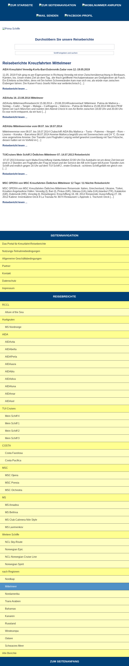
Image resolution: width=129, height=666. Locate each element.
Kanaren (10, 616)
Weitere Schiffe (10, 534)
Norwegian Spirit (14, 564)
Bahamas (10, 608)
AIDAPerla (11, 356)
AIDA (5, 334)
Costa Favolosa (14, 453)
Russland (10, 623)
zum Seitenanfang (64, 661)
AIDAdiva (10, 379)
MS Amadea (12, 505)
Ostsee (9, 638)
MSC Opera (11, 475)
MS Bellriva (11, 512)
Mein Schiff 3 (12, 438)
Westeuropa (12, 631)
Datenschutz (9, 280)
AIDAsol (9, 401)
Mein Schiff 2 (12, 430)
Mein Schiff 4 (12, 416)
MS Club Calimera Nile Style (21, 519)
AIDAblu (9, 371)
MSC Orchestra (13, 490)
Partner (6, 266)
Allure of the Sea (14, 312)
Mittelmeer (11, 586)
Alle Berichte (9, 653)
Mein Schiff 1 (12, 423)
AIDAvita (10, 341)
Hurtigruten (8, 319)
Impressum (8, 288)
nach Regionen (10, 571)
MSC (5, 467)
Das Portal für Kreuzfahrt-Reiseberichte (24, 243)
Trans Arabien (13, 601)
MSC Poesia (12, 482)
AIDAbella (11, 349)
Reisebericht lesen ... (15, 88)
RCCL (5, 304)
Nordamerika (12, 594)
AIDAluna (10, 386)
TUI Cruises (9, 408)
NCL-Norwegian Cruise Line (21, 556)
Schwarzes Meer (14, 645)
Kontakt (6, 273)
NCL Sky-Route (13, 542)
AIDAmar (10, 393)
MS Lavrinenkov (14, 527)
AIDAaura (10, 364)
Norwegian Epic (14, 549)
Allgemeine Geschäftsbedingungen (22, 258)
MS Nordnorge (13, 327)
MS (4, 497)
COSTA (6, 445)
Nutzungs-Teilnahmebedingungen (21, 251)
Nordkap (10, 579)
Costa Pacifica (13, 460)
